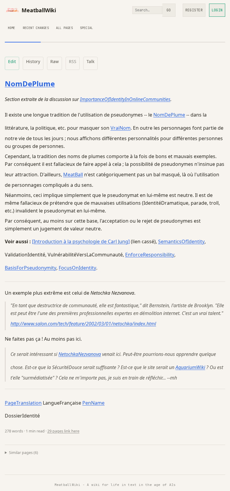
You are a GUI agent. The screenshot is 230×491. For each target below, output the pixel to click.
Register (194, 10)
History (33, 61)
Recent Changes (36, 28)
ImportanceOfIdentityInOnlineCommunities (125, 99)
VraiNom (121, 128)
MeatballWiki (39, 10)
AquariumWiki (190, 367)
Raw (54, 61)
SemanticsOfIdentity (181, 241)
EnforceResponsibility (149, 254)
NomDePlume (30, 83)
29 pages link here (63, 431)
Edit (12, 61)
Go (169, 10)
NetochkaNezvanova (79, 354)
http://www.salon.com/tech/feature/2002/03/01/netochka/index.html (83, 323)
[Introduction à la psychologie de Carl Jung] (81, 241)
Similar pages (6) (23, 452)
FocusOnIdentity (77, 267)
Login (217, 10)
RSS (72, 61)
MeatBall (73, 174)
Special (86, 28)
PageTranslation (23, 403)
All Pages (64, 28)
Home (11, 28)
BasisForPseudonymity (30, 267)
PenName (93, 403)
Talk (90, 61)
